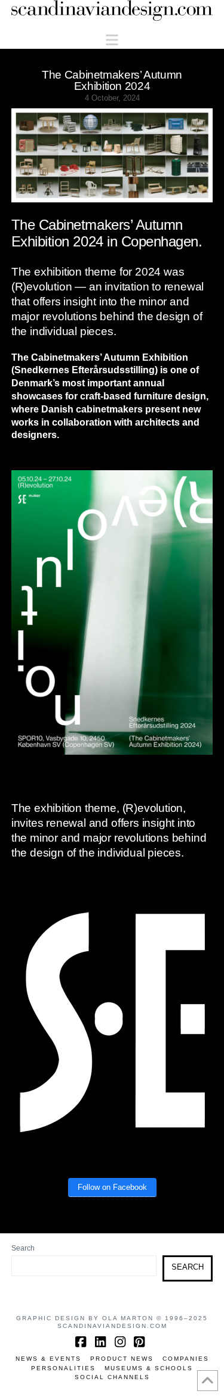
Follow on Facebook (112, 1187)
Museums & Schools (149, 1368)
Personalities (63, 1368)
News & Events (48, 1358)
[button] (112, 40)
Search (23, 1248)
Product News (122, 1358)
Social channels (112, 1377)
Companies (185, 1358)
